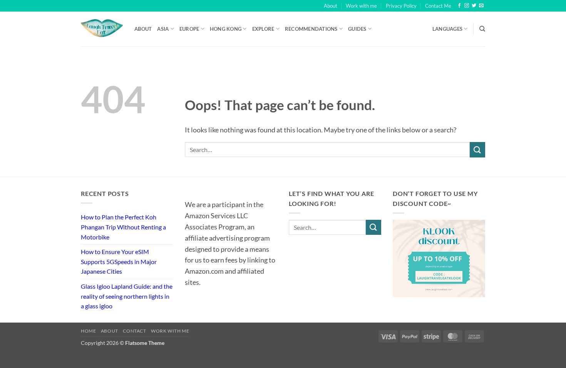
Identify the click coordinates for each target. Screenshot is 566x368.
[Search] (482, 29)
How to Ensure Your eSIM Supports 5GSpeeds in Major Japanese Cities (119, 261)
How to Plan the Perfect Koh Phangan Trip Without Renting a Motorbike (123, 226)
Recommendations (311, 29)
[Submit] (477, 149)
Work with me (361, 6)
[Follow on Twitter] (474, 5)
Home (88, 331)
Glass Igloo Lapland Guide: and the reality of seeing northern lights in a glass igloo (126, 296)
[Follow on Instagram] (466, 5)
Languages (447, 29)
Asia (163, 29)
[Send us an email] (481, 5)
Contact (134, 331)
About (330, 6)
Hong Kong (225, 29)
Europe (189, 29)
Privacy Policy (401, 6)
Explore (263, 29)
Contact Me (438, 6)
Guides (357, 29)
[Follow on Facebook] (459, 5)
